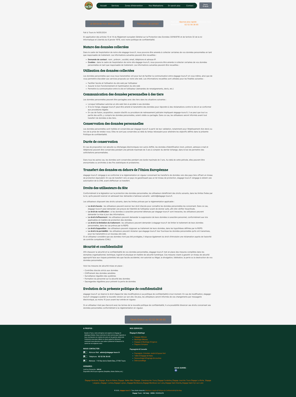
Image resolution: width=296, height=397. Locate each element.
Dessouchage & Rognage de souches (147, 358)
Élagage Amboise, (92, 380)
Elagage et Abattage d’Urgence (145, 342)
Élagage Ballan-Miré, (126, 380)
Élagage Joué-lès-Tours (182, 380)
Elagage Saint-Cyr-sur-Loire (192, 383)
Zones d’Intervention (134, 5)
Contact (189, 5)
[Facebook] (175, 370)
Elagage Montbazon (134, 383)
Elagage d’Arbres (140, 337)
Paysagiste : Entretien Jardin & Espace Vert (150, 353)
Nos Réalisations (156, 5)
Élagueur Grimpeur (141, 344)
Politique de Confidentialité (166, 390)
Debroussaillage (140, 361)
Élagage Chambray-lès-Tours (145, 380)
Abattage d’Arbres (141, 339)
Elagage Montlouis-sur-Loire (154, 383)
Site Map (179, 390)
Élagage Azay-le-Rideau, (108, 380)
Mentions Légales (151, 390)
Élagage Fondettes (165, 380)
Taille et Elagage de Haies (143, 356)
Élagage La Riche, (198, 380)
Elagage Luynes (120, 383)
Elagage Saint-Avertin (173, 383)
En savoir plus (174, 5)
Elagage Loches (107, 383)
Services (115, 5)
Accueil (103, 5)
